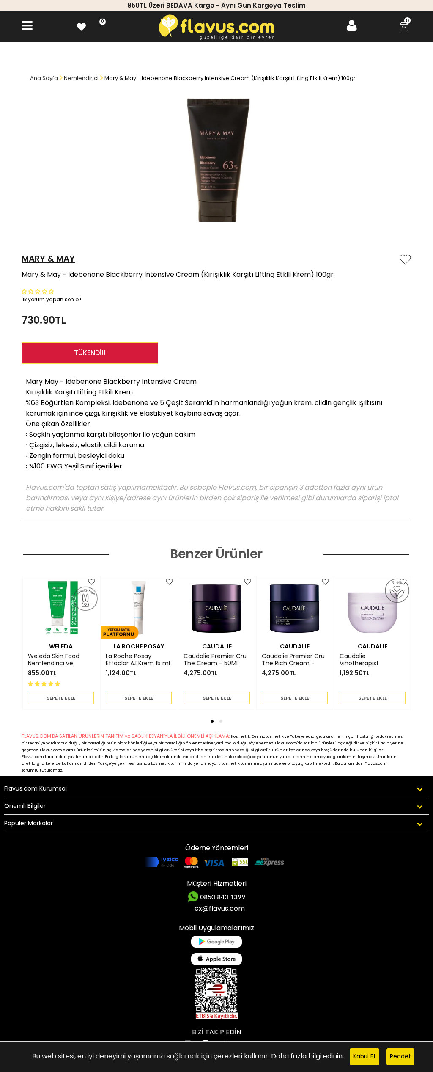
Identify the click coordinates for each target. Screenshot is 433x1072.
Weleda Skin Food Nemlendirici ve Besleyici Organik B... (57, 660)
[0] (81, 26)
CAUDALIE (217, 646)
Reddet (400, 1057)
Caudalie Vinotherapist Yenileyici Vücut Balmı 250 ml (372, 660)
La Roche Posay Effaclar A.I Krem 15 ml (138, 660)
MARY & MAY (48, 259)
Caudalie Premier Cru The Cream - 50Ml (215, 660)
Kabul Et (364, 1057)
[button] (38, 291)
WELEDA (61, 646)
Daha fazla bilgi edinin (307, 1056)
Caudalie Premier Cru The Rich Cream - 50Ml (293, 660)
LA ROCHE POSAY (138, 646)
